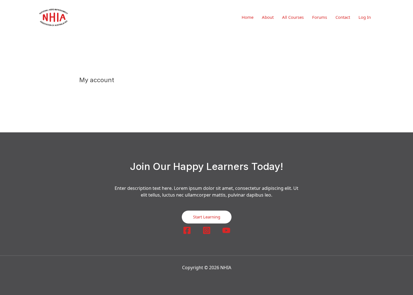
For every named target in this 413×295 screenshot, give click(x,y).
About (268, 17)
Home (247, 17)
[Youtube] (226, 230)
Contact (342, 17)
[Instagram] (207, 230)
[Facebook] (187, 230)
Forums (319, 17)
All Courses (293, 17)
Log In (364, 17)
